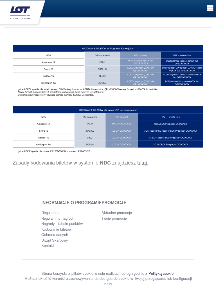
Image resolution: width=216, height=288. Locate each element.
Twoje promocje (114, 218)
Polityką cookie (161, 273)
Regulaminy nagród (57, 218)
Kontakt (47, 245)
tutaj (142, 162)
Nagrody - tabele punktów (62, 223)
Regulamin (49, 212)
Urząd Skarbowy (54, 240)
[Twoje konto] (23, 13)
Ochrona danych (54, 234)
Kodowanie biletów (56, 229)
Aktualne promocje (117, 212)
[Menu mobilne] (210, 8)
